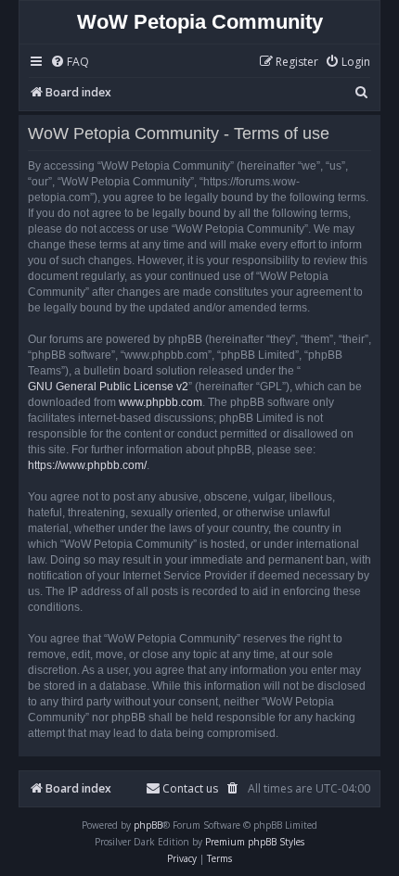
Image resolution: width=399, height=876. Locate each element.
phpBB (148, 825)
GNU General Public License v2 (108, 386)
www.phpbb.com (160, 402)
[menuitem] (69, 62)
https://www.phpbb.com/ (87, 465)
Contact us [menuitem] (190, 788)
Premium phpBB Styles (254, 841)
